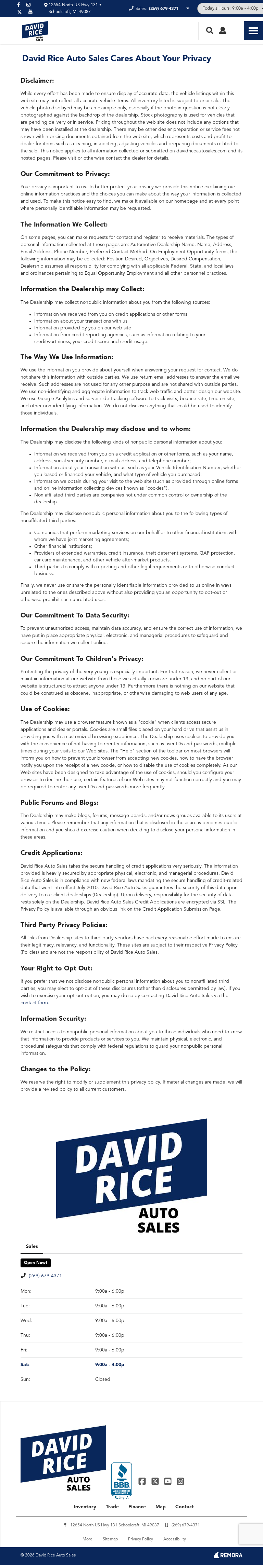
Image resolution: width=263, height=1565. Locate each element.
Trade (112, 1507)
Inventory (85, 1507)
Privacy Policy (140, 1539)
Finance (137, 1507)
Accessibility (174, 1539)
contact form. (35, 1003)
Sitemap (110, 1539)
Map (160, 1507)
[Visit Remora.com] (227, 1556)
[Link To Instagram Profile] (180, 1481)
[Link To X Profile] (155, 1481)
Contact (184, 1507)
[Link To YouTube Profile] (168, 1481)
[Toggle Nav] (253, 30)
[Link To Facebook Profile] (143, 1481)
